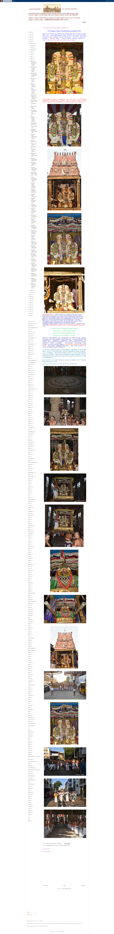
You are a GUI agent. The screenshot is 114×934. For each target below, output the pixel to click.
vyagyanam (30, 511)
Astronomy (30, 468)
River (29, 503)
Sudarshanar (30, 788)
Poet (29, 713)
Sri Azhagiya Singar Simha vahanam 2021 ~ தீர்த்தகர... (33, 265)
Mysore (29, 640)
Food (29, 550)
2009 (30, 315)
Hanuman (30, 421)
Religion (29, 407)
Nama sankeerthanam (32, 761)
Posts (29, 912)
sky (28, 617)
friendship (30, 810)
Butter (29, 693)
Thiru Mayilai (30, 458)
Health (29, 578)
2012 (30, 309)
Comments (30, 914)
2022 (30, 39)
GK (28, 356)
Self (28, 580)
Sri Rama (29, 386)
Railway (29, 670)
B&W (29, 738)
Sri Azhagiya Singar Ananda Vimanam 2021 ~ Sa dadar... (33, 169)
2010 (30, 313)
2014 (30, 305)
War (28, 572)
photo (29, 729)
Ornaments (30, 515)
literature (29, 411)
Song (29, 781)
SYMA (29, 644)
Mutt (29, 544)
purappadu (30, 615)
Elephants (30, 395)
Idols (29, 489)
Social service (30, 719)
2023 (30, 37)
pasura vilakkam (31, 648)
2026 (30, 32)
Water (29, 521)
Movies (29, 566)
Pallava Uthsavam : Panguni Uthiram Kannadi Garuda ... (33, 69)
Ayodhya (29, 691)
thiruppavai (30, 546)
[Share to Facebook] (68, 843)
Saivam (29, 393)
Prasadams (30, 771)
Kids (29, 470)
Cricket (29, 574)
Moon (29, 452)
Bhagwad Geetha (31, 650)
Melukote (29, 507)
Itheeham (29, 348)
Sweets (29, 676)
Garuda (29, 399)
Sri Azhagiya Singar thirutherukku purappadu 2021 (33, 200)
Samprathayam (31, 717)
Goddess (29, 750)
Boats (29, 740)
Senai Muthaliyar (31, 779)
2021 (30, 41)
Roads (29, 672)
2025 (30, 34)
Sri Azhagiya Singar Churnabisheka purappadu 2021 (33, 221)
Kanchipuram (30, 531)
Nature (29, 763)
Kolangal (29, 464)
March (32, 60)
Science (29, 425)
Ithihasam (30, 370)
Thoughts (29, 350)
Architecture (30, 442)
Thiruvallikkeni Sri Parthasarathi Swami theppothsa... (33, 149)
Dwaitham (30, 599)
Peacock (29, 642)
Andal (29, 368)
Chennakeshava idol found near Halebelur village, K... (33, 63)
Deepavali (30, 548)
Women (29, 586)
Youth (29, 802)
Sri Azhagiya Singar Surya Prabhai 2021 (33, 247)
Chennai (29, 597)
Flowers (57, 845)
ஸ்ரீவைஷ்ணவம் (67, 845)
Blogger (62, 931)
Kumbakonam (30, 638)
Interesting (30, 325)
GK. (29, 429)
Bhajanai (29, 652)
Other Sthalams (31, 450)
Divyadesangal (30, 344)
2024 (30, 36)
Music (29, 401)
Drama (29, 656)
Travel (29, 409)
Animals (29, 486)
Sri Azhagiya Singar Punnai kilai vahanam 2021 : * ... (33, 275)
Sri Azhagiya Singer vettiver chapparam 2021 (33, 164)
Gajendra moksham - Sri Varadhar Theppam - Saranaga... (33, 119)
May (31, 56)
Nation (29, 527)
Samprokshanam (31, 775)
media (29, 820)
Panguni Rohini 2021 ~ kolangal (33, 107)
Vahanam (29, 346)
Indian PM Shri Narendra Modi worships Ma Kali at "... (33, 75)
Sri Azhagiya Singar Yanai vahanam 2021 (33, 205)
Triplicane (61, 845)
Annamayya (30, 735)
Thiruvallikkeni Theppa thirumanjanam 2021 (33, 155)
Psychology (30, 773)
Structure (29, 786)
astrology (29, 804)
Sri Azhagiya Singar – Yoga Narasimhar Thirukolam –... (33, 232)
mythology (30, 609)
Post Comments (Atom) (66, 888)
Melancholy (30, 501)
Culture (29, 697)
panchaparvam (30, 684)
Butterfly (29, 742)
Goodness (30, 397)
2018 (30, 298)
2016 (30, 302)
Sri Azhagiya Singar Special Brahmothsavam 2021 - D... (33, 280)
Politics (29, 537)
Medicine (29, 529)
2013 (30, 307)
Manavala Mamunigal (32, 462)
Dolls (29, 517)
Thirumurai (30, 794)
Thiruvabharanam (31, 723)
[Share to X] (67, 843)
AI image (29, 733)
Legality (29, 542)
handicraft (30, 812)
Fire (28, 703)
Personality (30, 419)
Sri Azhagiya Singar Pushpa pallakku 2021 (33, 159)
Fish (29, 658)
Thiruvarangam (31, 725)
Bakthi (29, 535)
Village (29, 646)
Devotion (29, 474)
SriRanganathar (31, 472)
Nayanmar (30, 765)
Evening (29, 748)
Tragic (29, 493)
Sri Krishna (30, 378)
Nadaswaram (30, 525)
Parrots (29, 605)
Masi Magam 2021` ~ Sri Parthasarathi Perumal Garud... (33, 286)
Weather (29, 523)
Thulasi (29, 796)
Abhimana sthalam (31, 360)
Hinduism (30, 372)
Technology (30, 533)
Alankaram (30, 354)
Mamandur (30, 662)
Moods (29, 707)
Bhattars (29, 633)
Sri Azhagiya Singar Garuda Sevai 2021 (33, 260)
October (32, 47)
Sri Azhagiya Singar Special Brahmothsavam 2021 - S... (33, 270)
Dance (29, 576)
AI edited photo (31, 593)
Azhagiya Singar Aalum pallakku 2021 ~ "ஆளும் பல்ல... (33, 174)
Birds (29, 460)
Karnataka (30, 513)
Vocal (29, 682)
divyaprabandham (48, 845)
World (29, 415)
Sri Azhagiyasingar (31, 362)
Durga (29, 699)
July (31, 52)
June (31, 54)
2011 (30, 311)
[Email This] (64, 843)
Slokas (29, 519)
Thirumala (30, 433)
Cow (29, 437)
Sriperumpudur (31, 784)
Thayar (29, 584)
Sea (28, 495)
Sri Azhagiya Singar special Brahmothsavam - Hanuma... (33, 227)
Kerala (29, 480)
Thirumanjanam (31, 476)
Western (29, 800)
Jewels (29, 490)
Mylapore (30, 448)
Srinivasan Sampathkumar (51, 843)
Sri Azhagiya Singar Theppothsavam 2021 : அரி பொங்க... (33, 136)
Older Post (83, 885)
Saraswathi (30, 777)
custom (29, 808)
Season (29, 435)
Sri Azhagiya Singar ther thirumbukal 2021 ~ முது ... (33, 191)
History (29, 352)
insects (29, 814)
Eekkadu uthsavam (31, 601)
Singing (29, 560)
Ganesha (29, 589)
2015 (30, 304)
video (29, 358)
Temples (29, 478)
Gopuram (29, 417)
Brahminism (30, 564)
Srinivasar (30, 674)
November (33, 45)
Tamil (29, 382)
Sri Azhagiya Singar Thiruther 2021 (33, 195)
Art (28, 562)
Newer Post (45, 885)
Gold (29, 635)
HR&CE (29, 754)
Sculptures (30, 627)
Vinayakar (30, 570)
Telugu (29, 607)
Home (64, 885)
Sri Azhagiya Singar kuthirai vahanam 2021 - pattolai (33, 179)
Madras (29, 623)
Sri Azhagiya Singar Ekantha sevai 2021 (33, 216)
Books (29, 595)
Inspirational (30, 759)
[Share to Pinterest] (69, 843)
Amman (29, 631)
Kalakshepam (30, 374)
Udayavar (30, 403)
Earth (29, 746)
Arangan (29, 689)
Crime (29, 505)
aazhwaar (29, 335)
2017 (30, 300)
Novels (29, 625)
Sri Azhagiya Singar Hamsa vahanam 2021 (33, 251)
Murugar (29, 666)
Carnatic (29, 405)
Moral (29, 664)
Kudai (29, 466)
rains (29, 540)
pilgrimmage (30, 731)
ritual (29, 686)
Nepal (29, 668)
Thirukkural (30, 792)
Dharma (29, 744)
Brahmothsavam (31, 499)
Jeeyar (29, 552)
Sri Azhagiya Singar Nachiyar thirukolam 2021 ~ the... (33, 237)
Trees (29, 568)
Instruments (30, 611)
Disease (29, 376)
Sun (28, 484)
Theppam (29, 423)
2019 (30, 296)
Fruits (29, 660)
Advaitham (30, 619)
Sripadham (30, 582)
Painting (29, 558)
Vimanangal (30, 613)
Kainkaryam (30, 364)
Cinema (29, 413)
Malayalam (30, 603)
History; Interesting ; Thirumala (34, 756)
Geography (30, 621)
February (32, 290)
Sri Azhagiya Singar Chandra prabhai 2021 (33, 243)
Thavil (29, 790)
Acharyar (29, 339)
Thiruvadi (30, 678)
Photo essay (30, 331)
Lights (29, 482)
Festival (54, 845)
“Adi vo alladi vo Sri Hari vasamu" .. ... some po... (33, 80)
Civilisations (30, 695)
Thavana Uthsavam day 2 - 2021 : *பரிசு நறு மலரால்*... (33, 91)
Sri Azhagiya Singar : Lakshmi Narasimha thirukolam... (33, 185)
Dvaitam (29, 701)
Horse (29, 456)
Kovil (29, 329)
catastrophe (30, 806)
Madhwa (29, 554)
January (32, 292)
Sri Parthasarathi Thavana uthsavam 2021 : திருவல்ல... (33, 96)
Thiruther (30, 380)
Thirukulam (30, 444)
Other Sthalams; (31, 431)
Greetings (30, 705)
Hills (29, 509)
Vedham (29, 591)
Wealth (29, 798)
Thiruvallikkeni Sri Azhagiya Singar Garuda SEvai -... (33, 255)
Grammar (30, 752)
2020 (30, 294)
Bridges (29, 654)
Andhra (29, 497)
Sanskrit (29, 454)
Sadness (29, 715)
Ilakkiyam (30, 384)
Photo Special (30, 333)
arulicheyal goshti (31, 388)
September (33, 49)
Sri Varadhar (30, 427)
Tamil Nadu (30, 721)
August (32, 50)
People (29, 366)
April (32, 58)
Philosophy (30, 709)
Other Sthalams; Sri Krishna (33, 769)
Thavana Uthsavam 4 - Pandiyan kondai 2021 (33, 85)
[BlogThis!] (66, 843)
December (33, 43)
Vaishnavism (30, 446)
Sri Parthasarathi (31, 337)
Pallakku (29, 440)
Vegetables (30, 680)
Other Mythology (31, 767)
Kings (29, 556)
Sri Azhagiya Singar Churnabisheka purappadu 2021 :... (33, 211)
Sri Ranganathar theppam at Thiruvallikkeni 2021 (33, 131)
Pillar (29, 711)
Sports (29, 629)
